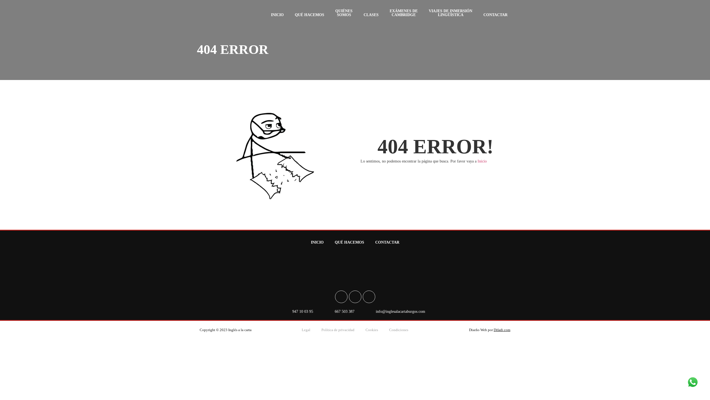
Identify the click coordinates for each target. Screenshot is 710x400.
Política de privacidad (337, 330)
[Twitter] (369, 297)
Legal (306, 330)
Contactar (495, 15)
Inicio (277, 15)
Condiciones (398, 330)
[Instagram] (355, 297)
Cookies (372, 330)
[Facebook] (341, 297)
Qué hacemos (309, 15)
